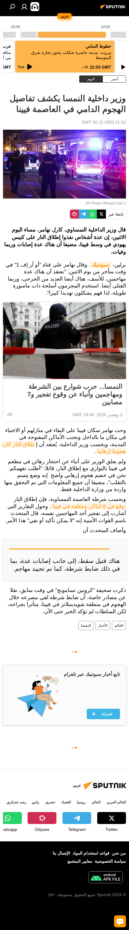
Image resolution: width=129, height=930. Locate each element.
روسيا (81, 802)
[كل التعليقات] (120, 921)
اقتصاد (66, 802)
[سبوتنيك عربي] (114, 9)
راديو (35, 802)
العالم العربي (116, 802)
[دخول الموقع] (24, 7)
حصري (50, 802)
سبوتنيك (101, 265)
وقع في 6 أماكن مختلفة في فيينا (88, 506)
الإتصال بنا (61, 853)
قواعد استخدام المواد (91, 853)
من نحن (119, 853)
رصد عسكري (16, 802)
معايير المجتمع (80, 861)
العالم (119, 625)
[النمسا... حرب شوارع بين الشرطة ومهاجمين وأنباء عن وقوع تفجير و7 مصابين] (64, 340)
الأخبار (102, 625)
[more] (10, 414)
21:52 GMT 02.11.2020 (104, 122)
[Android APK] (105, 878)
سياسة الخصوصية (110, 861)
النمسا (86, 625)
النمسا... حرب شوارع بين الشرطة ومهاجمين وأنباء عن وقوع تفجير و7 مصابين (74, 394)
